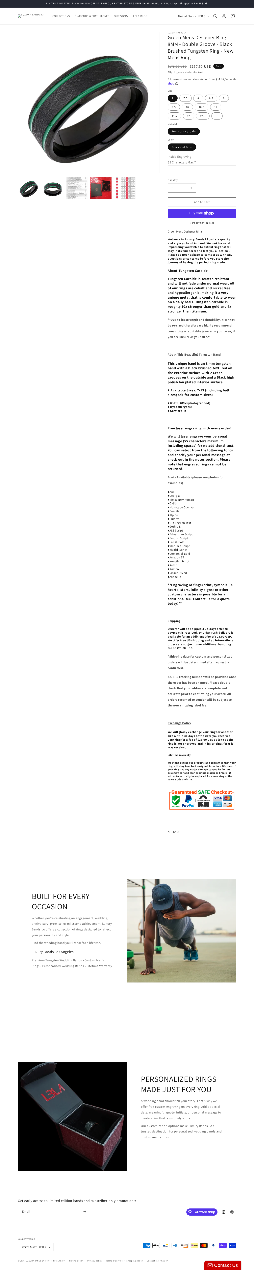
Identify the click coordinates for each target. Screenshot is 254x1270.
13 (217, 116)
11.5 (174, 116)
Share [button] (175, 832)
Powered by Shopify (55, 1261)
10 (187, 107)
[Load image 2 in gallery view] (53, 188)
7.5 (186, 98)
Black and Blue (182, 147)
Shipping (173, 72)
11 (215, 107)
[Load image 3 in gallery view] (77, 188)
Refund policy (76, 1260)
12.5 (202, 116)
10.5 (201, 107)
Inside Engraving (179, 157)
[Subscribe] (84, 1211)
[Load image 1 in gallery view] (29, 188)
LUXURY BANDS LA (35, 1261)
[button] (215, 16)
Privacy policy (94, 1260)
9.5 (174, 107)
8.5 (211, 98)
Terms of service (114, 1260)
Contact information (157, 1260)
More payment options (202, 222)
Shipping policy (134, 1260)
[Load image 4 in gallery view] (101, 188)
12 (188, 116)
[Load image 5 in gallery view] (125, 188)
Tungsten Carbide (184, 131)
